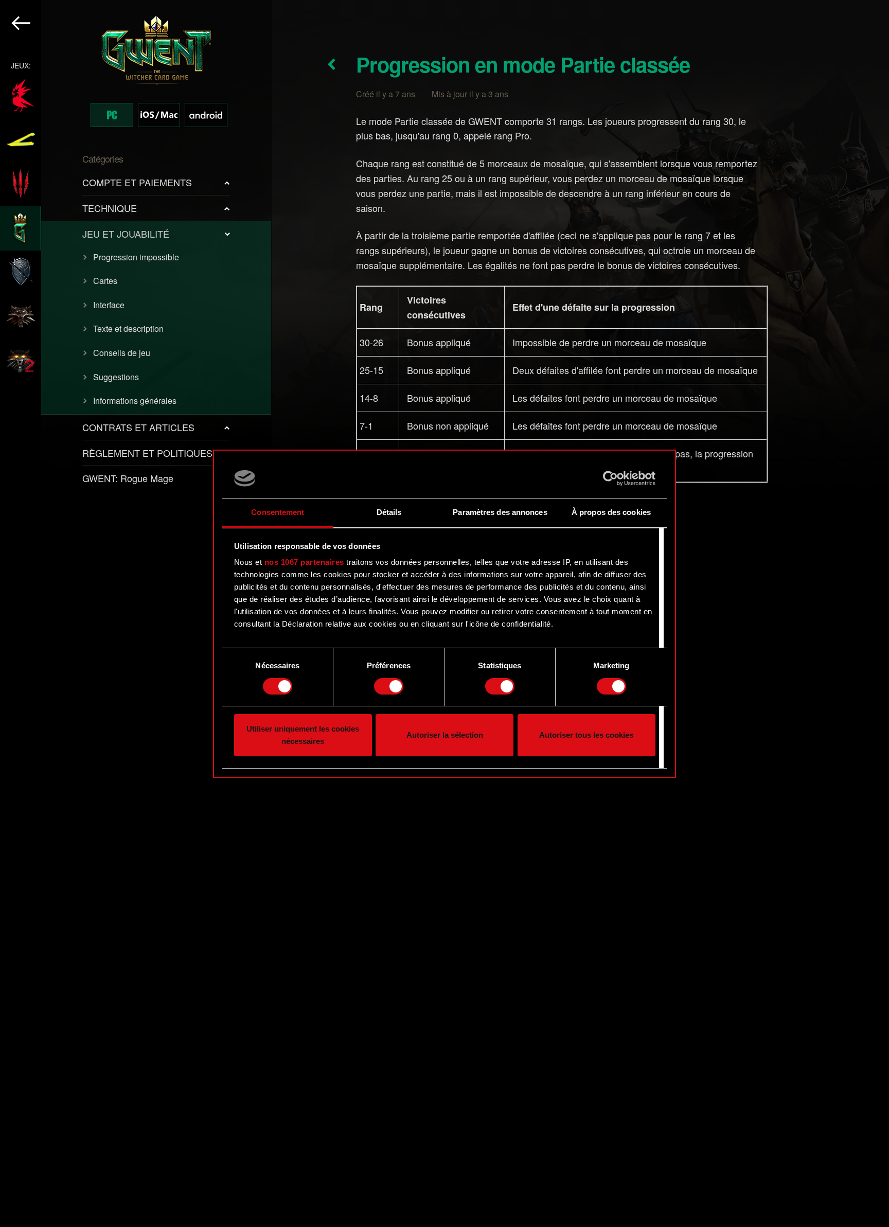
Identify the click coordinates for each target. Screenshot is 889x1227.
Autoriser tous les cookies (586, 735)
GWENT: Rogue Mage (127, 478)
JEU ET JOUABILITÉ (125, 233)
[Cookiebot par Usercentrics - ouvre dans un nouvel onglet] (610, 478)
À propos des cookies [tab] (611, 512)
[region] (136, 613)
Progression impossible (136, 257)
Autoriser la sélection (444, 735)
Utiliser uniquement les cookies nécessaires (302, 734)
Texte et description (128, 328)
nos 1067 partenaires (304, 562)
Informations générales (134, 400)
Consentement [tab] (277, 512)
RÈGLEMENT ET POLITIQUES (147, 452)
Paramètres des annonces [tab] (500, 512)
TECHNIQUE (109, 208)
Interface (109, 305)
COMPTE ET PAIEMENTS (137, 182)
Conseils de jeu (121, 353)
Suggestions (116, 377)
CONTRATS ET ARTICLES (138, 427)
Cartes (105, 281)
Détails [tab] (389, 512)
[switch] (388, 686)
